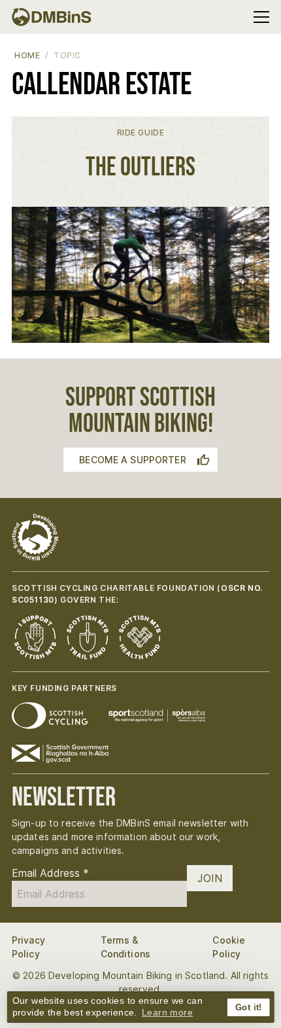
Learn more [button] (167, 1012)
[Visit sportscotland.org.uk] (156, 715)
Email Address (50, 872)
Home (27, 55)
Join (209, 878)
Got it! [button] (248, 1007)
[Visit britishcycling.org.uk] (50, 715)
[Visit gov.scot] (60, 754)
